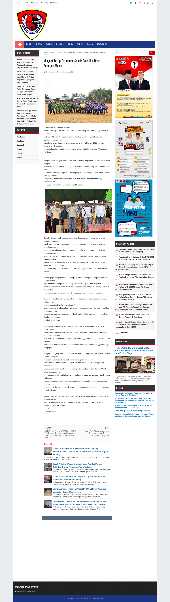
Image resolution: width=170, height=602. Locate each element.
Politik (29, 44)
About (17, 3)
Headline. (20, 141)
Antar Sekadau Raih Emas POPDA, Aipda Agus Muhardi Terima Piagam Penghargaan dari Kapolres (25, 77)
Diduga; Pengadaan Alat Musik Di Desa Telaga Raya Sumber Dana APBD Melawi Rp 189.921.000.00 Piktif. (133, 297)
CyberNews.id (85, 599)
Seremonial (102, 44)
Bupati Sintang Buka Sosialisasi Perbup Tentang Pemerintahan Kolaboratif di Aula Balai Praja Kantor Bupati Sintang (80, 451)
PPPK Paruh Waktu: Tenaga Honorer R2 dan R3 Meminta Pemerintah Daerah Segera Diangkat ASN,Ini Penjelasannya (133, 307)
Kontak (25, 3)
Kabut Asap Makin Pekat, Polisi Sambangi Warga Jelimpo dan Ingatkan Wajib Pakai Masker (27, 90)
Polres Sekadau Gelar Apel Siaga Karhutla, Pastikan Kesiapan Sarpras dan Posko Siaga (27, 64)
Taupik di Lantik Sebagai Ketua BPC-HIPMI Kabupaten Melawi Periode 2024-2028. (136, 258)
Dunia (70, 44)
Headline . (21, 137)
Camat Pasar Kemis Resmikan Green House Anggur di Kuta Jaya (134, 316)
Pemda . (20, 149)
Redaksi (53, 3)
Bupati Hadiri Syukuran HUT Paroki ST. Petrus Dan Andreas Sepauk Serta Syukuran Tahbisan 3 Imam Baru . (60, 434)
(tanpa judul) (126, 332)
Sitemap (44, 3)
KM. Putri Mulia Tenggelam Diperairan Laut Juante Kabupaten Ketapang (97, 433)
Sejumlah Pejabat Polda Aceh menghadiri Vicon (133, 411)
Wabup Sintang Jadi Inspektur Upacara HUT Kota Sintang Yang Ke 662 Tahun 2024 (133, 406)
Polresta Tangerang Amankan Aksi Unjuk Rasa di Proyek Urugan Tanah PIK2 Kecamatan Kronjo (134, 267)
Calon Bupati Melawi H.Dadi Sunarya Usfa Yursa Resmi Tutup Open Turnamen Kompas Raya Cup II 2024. (134, 324)
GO (151, 53)
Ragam (90, 44)
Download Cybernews (26, 591)
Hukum (39, 44)
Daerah (49, 44)
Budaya (80, 44)
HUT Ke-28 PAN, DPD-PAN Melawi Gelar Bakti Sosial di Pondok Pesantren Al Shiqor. (27, 103)
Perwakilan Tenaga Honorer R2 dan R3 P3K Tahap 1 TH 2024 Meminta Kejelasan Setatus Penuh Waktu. (135, 287)
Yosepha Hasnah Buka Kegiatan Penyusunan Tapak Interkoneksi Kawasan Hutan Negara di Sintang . (134, 415)
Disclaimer (34, 3)
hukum (19, 157)
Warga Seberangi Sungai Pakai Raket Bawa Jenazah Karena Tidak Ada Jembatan (134, 394)
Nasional (60, 44)
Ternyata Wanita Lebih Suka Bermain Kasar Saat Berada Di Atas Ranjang (137, 250)
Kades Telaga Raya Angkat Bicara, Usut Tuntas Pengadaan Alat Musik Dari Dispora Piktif (134, 277)
